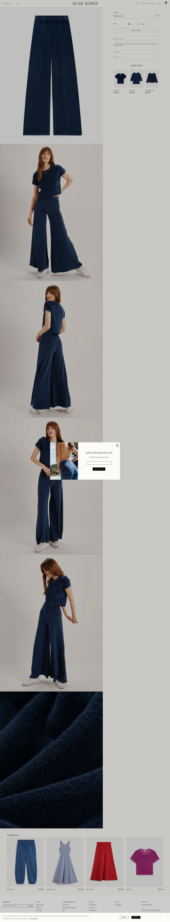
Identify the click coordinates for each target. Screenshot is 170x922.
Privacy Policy (34, 918)
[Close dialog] (117, 445)
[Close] (168, 915)
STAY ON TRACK (99, 469)
